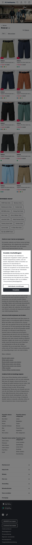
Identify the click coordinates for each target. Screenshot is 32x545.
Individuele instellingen (16, 286)
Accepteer (16, 290)
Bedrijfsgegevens (17, 281)
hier (20, 279)
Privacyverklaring (8, 281)
